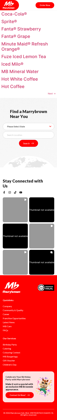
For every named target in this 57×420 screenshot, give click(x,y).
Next (52, 93)
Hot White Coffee (19, 79)
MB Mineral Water (20, 71)
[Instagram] (9, 192)
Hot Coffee (12, 86)
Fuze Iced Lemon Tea (23, 56)
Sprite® (9, 21)
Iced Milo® (12, 64)
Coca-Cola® (14, 14)
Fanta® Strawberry (21, 29)
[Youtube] (20, 192)
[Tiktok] (15, 192)
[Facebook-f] (4, 192)
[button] (15, 209)
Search (26, 143)
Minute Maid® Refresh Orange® (24, 46)
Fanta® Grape (15, 36)
